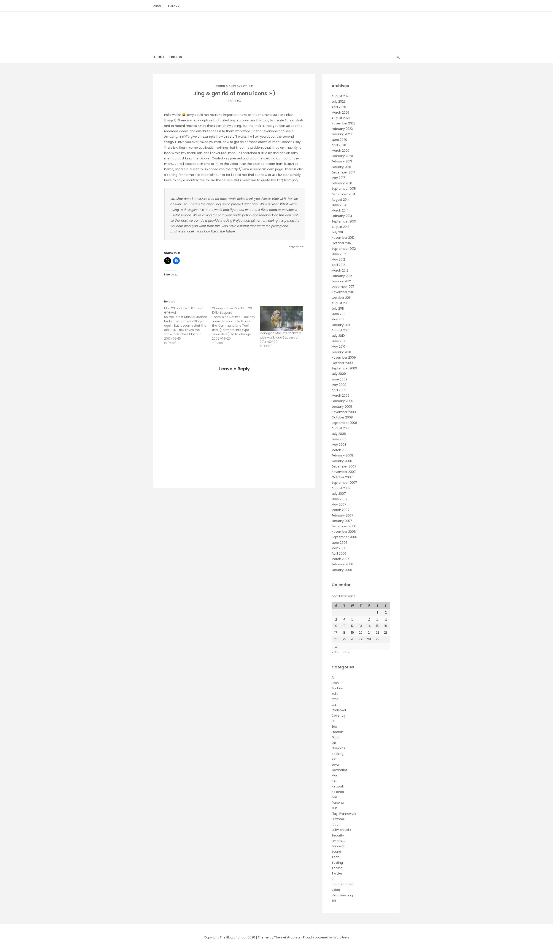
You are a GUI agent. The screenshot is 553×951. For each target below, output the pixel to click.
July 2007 (339, 493)
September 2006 (344, 537)
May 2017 (338, 178)
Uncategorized (343, 884)
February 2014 (342, 216)
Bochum (338, 688)
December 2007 (344, 466)
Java (335, 764)
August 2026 (341, 96)
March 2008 (341, 450)
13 (360, 626)
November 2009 (344, 357)
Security (338, 835)
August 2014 (341, 199)
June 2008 (339, 439)
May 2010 (338, 346)
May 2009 (339, 385)
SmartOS (338, 841)
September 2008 (344, 423)
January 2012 (341, 281)
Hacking (337, 754)
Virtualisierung (342, 895)
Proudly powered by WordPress (326, 937)
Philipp (232, 86)
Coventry (339, 715)
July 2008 (339, 434)
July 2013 (338, 232)
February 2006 (342, 564)
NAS (334, 781)
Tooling (337, 868)
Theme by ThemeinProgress (279, 937)
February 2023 (342, 129)
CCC (335, 699)
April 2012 (338, 265)
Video (238, 100)
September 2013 (344, 221)
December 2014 (343, 194)
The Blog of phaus (276, 29)
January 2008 (342, 461)
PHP (334, 808)
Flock (302, 246)
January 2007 (342, 521)
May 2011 (338, 319)
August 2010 (341, 330)
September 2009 (344, 368)
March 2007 (341, 510)
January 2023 (342, 134)
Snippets (338, 846)
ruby (335, 824)
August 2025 (341, 118)
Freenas (337, 732)
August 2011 (340, 303)
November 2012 (343, 237)
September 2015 (344, 188)
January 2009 (342, 406)
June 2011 (338, 314)
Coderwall (339, 710)
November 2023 (343, 123)
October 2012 (341, 243)
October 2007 (342, 477)
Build (335, 694)
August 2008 (341, 428)
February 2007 (342, 515)
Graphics (338, 748)
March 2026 (340, 112)
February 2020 (342, 156)
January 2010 (341, 352)
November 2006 (344, 532)
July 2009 (339, 374)
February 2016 (342, 183)
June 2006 (339, 543)
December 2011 (343, 287)
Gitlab (336, 737)
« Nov (335, 652)
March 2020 (340, 150)
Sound (336, 851)
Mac (230, 100)
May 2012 (338, 259)
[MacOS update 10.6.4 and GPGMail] (188, 325)
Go (334, 743)
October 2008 (342, 417)
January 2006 (342, 570)
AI (333, 677)
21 (369, 632)
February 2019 (342, 161)
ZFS (334, 901)
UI (333, 879)
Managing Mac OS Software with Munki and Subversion (281, 335)
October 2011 (341, 298)
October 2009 (342, 363)
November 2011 (343, 292)
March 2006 (341, 559)
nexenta (338, 792)
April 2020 (339, 145)
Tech (335, 857)
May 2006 (339, 548)
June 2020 (339, 140)
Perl (334, 797)
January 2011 (341, 325)
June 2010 (339, 341)
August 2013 (340, 227)
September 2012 (344, 248)
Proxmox (338, 819)
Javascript (339, 770)
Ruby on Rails (341, 830)
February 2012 (342, 276)
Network (338, 786)
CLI (334, 705)
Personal (338, 802)
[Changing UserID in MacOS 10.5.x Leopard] (236, 325)
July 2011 (338, 308)
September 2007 (344, 482)
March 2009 (341, 395)
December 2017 (343, 172)
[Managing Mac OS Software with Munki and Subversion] (281, 318)
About (158, 6)
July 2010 (338, 336)
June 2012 (339, 254)
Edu (334, 726)
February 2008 (342, 455)
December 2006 (344, 526)
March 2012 (340, 270)
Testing (337, 862)
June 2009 (339, 379)
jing (232, 120)
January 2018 (341, 167)
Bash (335, 683)
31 (336, 646)
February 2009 (342, 401)
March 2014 (340, 210)
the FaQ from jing (284, 180)
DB (333, 721)
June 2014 (339, 205)
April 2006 (339, 553)
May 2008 (339, 444)
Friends (173, 6)
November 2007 (344, 472)
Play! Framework (344, 813)
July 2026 (339, 101)
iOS (334, 759)
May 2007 (339, 504)
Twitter (337, 873)
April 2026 (339, 107)
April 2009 (339, 390)
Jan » (346, 652)
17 (335, 632)
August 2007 (341, 488)
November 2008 (344, 412)
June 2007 (339, 499)
